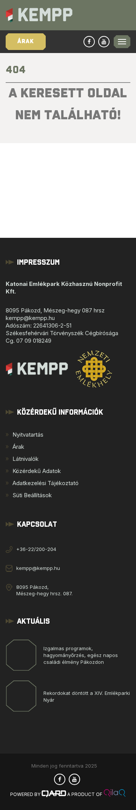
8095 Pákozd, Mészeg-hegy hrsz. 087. (44, 590)
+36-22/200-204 (36, 549)
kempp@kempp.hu (38, 568)
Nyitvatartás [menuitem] (27, 434)
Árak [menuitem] (18, 446)
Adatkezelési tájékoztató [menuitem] (45, 483)
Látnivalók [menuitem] (25, 458)
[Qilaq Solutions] (115, 794)
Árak (25, 41)
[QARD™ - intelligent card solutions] (54, 794)
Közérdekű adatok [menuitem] (36, 470)
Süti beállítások (32, 495)
